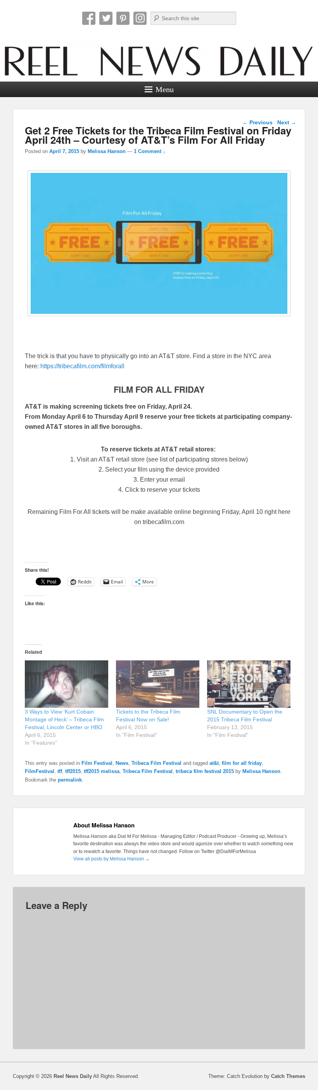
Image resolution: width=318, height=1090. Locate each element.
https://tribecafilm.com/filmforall (82, 366)
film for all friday (242, 763)
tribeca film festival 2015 (205, 771)
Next (286, 122)
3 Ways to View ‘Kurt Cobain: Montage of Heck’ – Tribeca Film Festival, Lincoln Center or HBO (64, 719)
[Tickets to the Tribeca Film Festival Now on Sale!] (157, 684)
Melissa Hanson (107, 151)
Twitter (105, 18)
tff (59, 771)
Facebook (88, 18)
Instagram (140, 18)
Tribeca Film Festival (156, 763)
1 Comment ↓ (150, 151)
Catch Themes (288, 1076)
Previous (257, 122)
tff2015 (73, 771)
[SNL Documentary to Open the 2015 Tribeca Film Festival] (248, 684)
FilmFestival (39, 771)
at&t (214, 763)
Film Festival (96, 763)
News (122, 763)
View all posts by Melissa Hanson (111, 859)
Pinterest (123, 18)
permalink (70, 780)
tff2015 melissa (101, 771)
